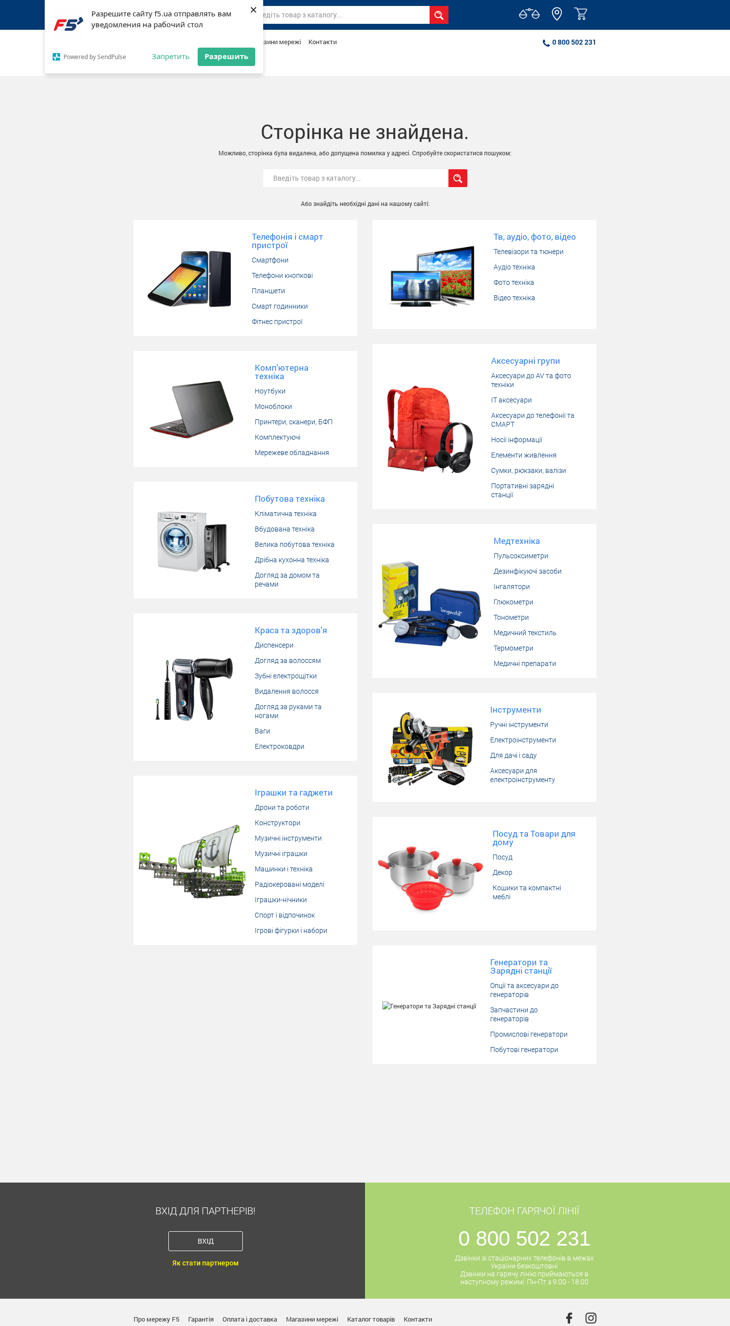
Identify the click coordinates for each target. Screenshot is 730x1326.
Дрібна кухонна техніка (292, 560)
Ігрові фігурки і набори (291, 930)
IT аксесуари (511, 400)
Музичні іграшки (281, 854)
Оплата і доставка (249, 1319)
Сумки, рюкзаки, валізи (528, 470)
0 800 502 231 (574, 42)
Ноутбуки (270, 391)
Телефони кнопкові (282, 275)
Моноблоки (273, 406)
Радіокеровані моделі (289, 884)
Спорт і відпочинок (285, 915)
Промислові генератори (529, 1034)
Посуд (502, 857)
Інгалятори (512, 587)
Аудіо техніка (514, 267)
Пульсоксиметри (521, 556)
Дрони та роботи (282, 807)
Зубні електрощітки (286, 676)
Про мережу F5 (156, 1319)
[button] (557, 18)
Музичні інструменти (288, 838)
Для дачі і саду (513, 755)
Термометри (513, 648)
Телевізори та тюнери (529, 252)
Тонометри (511, 617)
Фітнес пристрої (277, 322)
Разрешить (226, 56)
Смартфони (270, 260)
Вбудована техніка (285, 529)
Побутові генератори (524, 1050)
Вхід (206, 1241)
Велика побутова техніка (295, 544)
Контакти (322, 41)
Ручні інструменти (519, 725)
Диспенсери (274, 645)
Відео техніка (514, 298)
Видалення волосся (287, 691)
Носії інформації (516, 440)
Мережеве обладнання (292, 453)
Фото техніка (514, 282)
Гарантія (201, 1319)
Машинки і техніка (284, 869)
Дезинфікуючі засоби (528, 571)
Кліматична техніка (286, 514)
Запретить (171, 56)
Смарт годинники (280, 306)
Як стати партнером (205, 1263)
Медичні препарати (525, 663)
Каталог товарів (371, 1319)
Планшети (268, 291)
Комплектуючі (277, 437)
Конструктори (277, 823)
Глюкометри (513, 602)
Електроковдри (279, 746)
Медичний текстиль (525, 633)
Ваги (262, 731)
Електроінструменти (523, 740)
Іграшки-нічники (281, 900)
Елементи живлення (524, 455)
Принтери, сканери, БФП (294, 422)
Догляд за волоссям (288, 660)
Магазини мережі (275, 41)
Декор (502, 872)
